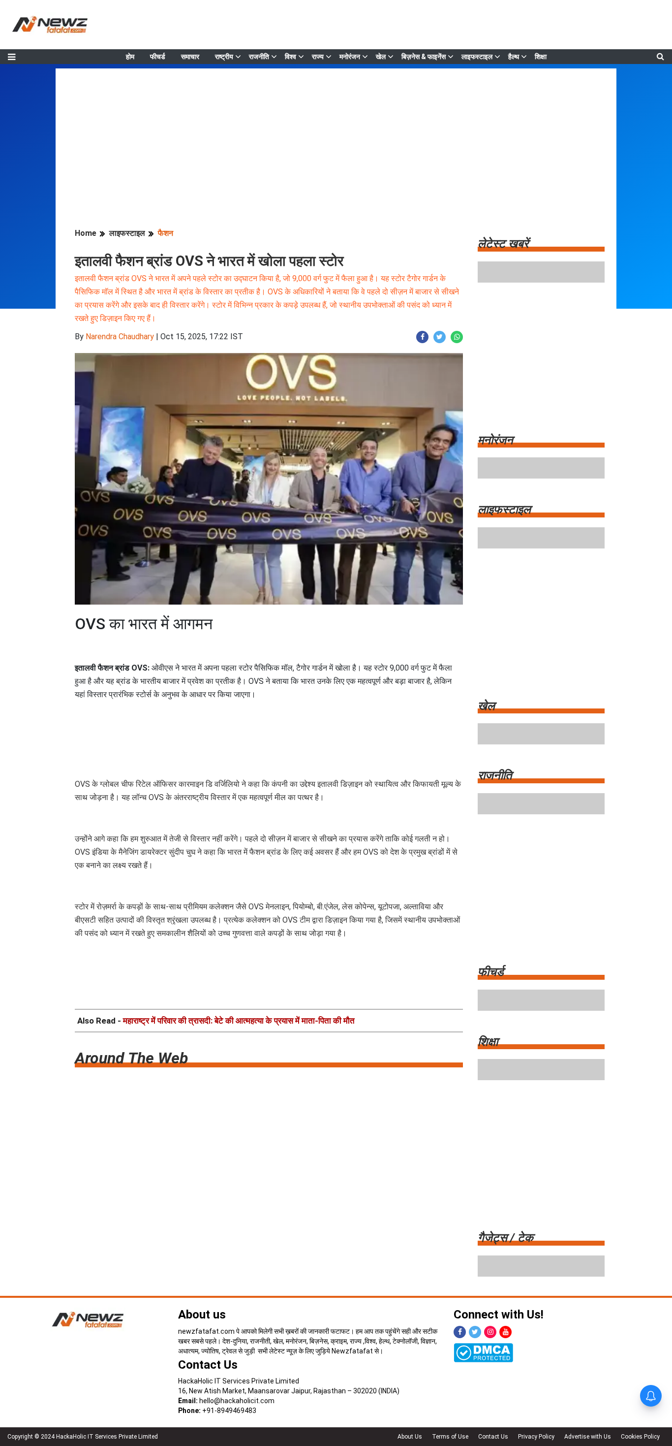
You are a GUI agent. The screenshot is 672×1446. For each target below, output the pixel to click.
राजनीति (259, 57)
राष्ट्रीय (224, 57)
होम (130, 57)
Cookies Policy (640, 1436)
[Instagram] (490, 1332)
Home (85, 233)
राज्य (318, 57)
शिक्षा (541, 57)
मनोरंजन (349, 57)
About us (202, 1314)
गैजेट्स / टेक (505, 1238)
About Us (409, 1436)
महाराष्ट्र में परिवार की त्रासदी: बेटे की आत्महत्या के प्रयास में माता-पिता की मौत (239, 1021)
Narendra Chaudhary (120, 336)
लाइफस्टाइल (476, 57)
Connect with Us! (499, 1314)
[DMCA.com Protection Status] (483, 1352)
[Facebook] (460, 1332)
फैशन (165, 233)
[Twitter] (475, 1332)
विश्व (290, 57)
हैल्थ (513, 57)
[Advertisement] (336, 137)
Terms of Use (450, 1436)
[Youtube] (505, 1332)
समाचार (190, 57)
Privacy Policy (536, 1436)
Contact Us (208, 1365)
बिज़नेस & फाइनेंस (423, 57)
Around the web (131, 1058)
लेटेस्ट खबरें (503, 244)
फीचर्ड (157, 57)
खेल (381, 57)
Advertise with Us (587, 1436)
